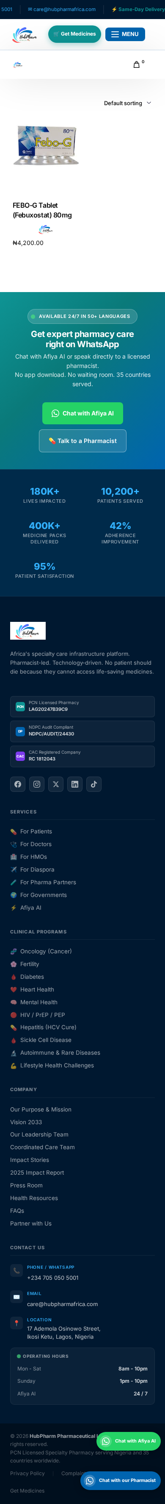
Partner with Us (31, 1223)
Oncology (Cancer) (41, 951)
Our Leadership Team (39, 1134)
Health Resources (34, 1198)
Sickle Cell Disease (41, 1039)
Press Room (26, 1185)
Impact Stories (29, 1159)
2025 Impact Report (37, 1172)
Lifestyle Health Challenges (52, 1065)
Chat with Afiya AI (88, 413)
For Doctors (31, 844)
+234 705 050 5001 (52, 1277)
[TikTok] (94, 784)
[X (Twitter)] (55, 784)
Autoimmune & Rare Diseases (55, 1052)
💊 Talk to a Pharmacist (83, 440)
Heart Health (32, 989)
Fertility (24, 964)
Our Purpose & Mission (41, 1109)
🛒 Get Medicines (74, 34)
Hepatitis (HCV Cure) (43, 1027)
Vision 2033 (26, 1122)
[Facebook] (17, 784)
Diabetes (27, 976)
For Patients (31, 831)
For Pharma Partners (43, 882)
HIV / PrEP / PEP (37, 1014)
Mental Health (34, 1002)
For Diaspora (32, 869)
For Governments (38, 894)
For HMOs (28, 856)
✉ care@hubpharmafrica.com (49, 9)
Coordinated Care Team (42, 1147)
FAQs (17, 1210)
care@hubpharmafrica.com (62, 1304)
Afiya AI (25, 907)
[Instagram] (36, 784)
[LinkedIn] (74, 784)
